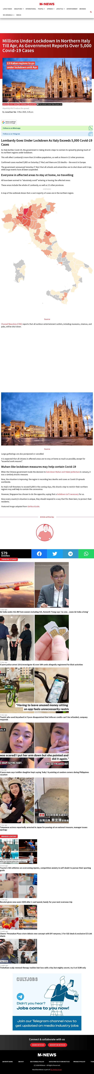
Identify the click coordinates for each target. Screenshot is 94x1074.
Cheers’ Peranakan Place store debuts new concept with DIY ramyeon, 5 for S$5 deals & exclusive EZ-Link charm (46, 934)
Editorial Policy (37, 1061)
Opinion (50, 9)
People (40, 9)
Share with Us (38, 1045)
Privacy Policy (79, 1061)
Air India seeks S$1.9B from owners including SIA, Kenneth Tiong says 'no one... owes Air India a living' (44, 612)
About (21, 1061)
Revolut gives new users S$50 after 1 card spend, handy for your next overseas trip (36, 902)
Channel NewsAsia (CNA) (11, 324)
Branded (83, 9)
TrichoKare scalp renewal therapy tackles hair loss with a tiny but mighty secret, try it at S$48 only (43, 967)
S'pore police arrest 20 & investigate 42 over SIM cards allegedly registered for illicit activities (41, 664)
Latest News (7, 9)
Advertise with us (57, 1045)
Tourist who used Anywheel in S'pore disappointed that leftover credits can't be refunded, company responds (44, 718)
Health (5, 104)
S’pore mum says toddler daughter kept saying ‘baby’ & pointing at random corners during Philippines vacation (44, 773)
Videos (18, 15)
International (31, 9)
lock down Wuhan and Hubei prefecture (63, 472)
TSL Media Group (56, 1070)
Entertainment (72, 9)
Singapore (18, 9)
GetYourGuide (33, 506)
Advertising (7, 1061)
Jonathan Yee (10, 112)
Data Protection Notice (59, 1061)
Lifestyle (59, 9)
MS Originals (8, 15)
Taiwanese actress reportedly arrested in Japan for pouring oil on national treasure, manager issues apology (43, 828)
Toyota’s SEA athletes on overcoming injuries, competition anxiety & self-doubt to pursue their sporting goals (45, 869)
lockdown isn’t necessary (68, 494)
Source (47, 319)
